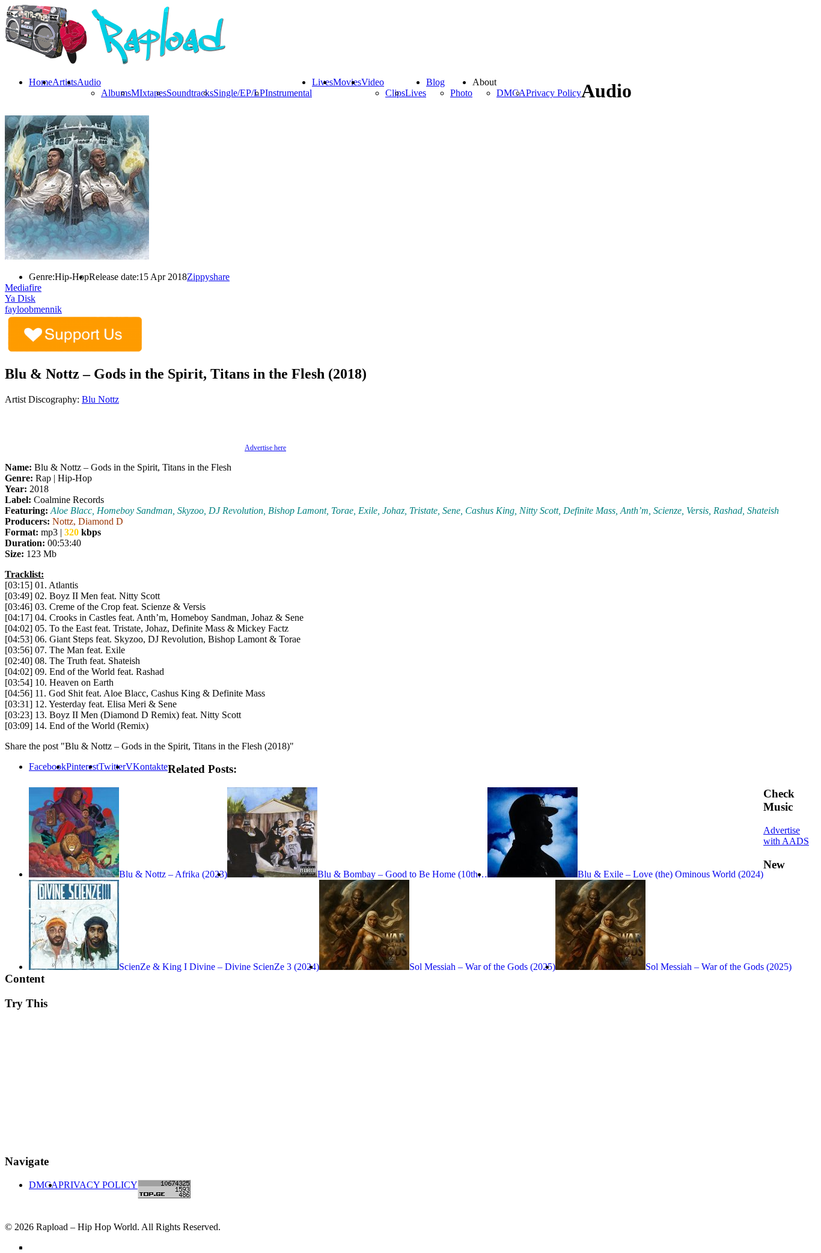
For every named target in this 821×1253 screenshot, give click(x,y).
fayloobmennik (33, 309)
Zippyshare (208, 277)
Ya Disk (20, 298)
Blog (435, 82)
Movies (347, 82)
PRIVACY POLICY (98, 1185)
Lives (415, 93)
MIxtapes (148, 93)
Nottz (108, 399)
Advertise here (265, 448)
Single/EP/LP (239, 93)
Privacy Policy (553, 93)
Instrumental (288, 93)
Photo (461, 93)
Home (40, 82)
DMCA (511, 93)
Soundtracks (189, 93)
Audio (89, 82)
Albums (116, 93)
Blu (90, 399)
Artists (64, 82)
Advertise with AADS (786, 835)
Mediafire (23, 287)
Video (372, 82)
